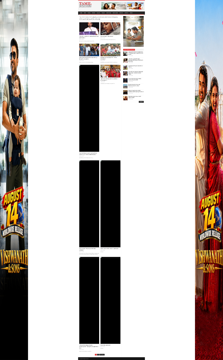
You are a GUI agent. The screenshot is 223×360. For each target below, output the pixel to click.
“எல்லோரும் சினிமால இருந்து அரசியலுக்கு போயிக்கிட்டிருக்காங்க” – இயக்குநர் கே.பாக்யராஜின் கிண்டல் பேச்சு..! (88, 346)
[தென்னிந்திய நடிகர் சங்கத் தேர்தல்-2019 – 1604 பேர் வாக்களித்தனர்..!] (110, 50)
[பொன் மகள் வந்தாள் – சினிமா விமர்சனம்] (110, 28)
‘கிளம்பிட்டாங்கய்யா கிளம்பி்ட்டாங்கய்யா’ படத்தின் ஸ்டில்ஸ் (109, 248)
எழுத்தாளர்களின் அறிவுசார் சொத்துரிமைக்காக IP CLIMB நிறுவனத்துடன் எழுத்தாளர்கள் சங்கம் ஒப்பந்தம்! (135, 53)
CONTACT (126, 12)
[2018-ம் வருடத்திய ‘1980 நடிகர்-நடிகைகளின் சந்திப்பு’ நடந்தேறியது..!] (89, 203)
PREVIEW (93, 12)
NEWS (85, 12)
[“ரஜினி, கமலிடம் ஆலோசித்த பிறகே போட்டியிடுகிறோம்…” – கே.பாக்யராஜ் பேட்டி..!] (110, 71)
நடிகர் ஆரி (86, 19)
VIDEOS (131, 12)
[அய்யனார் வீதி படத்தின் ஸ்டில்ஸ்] (110, 300)
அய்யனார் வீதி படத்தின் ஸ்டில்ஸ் (105, 345)
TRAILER (103, 12)
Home (81, 12)
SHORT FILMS (108, 12)
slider (80, 19)
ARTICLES (121, 12)
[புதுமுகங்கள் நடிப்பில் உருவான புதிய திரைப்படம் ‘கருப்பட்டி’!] (125, 67)
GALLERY (98, 12)
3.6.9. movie (85, 17)
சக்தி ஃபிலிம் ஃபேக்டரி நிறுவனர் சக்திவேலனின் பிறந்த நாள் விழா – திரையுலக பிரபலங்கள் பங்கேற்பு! (135, 73)
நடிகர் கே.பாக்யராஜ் (94, 19)
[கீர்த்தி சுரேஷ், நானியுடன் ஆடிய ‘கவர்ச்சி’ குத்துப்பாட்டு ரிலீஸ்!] (125, 98)
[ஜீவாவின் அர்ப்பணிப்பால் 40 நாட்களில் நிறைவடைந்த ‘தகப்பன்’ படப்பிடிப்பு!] (125, 86)
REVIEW (89, 12)
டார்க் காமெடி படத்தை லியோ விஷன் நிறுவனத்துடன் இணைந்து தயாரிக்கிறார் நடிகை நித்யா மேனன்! (135, 60)
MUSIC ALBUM (115, 12)
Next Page (102, 354)
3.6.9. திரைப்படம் (94, 17)
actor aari (101, 17)
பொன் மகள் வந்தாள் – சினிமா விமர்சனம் (106, 36)
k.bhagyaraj (114, 17)
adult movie (108, 17)
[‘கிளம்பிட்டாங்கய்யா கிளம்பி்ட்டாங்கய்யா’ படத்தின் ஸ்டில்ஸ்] (110, 203)
